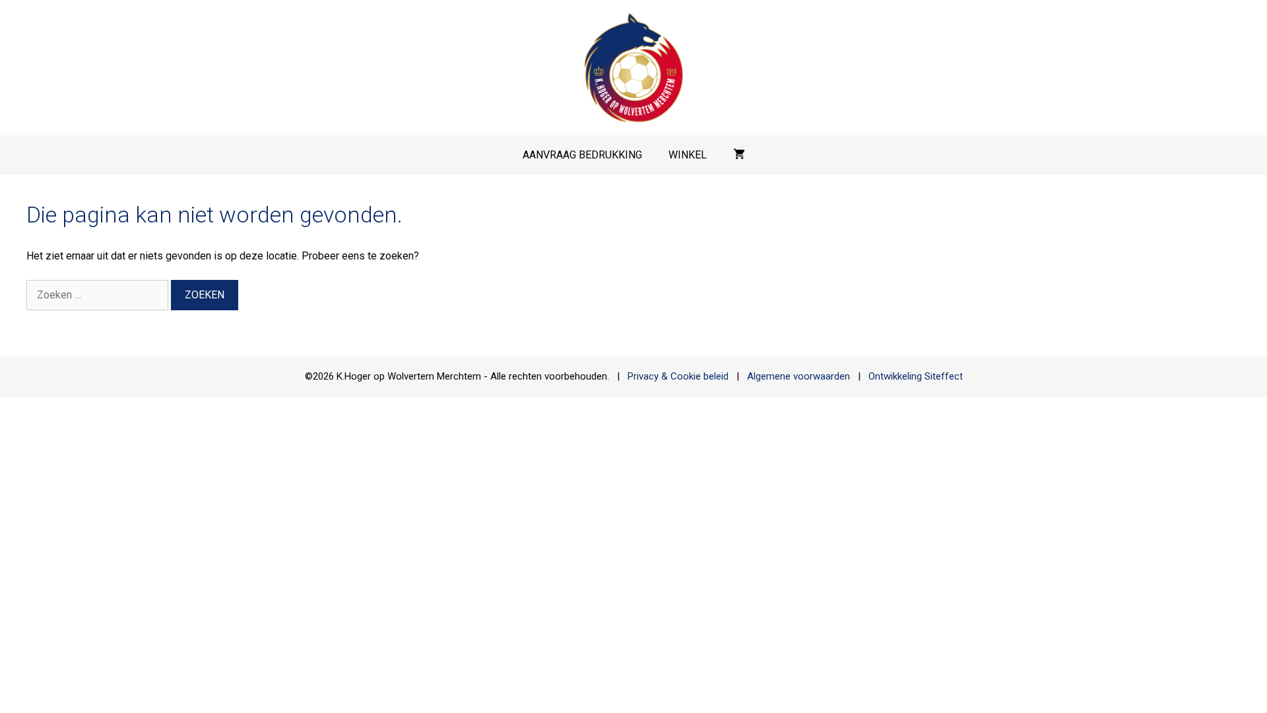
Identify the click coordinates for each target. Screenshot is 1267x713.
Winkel (687, 155)
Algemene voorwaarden (798, 376)
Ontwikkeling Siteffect (915, 376)
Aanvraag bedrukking (582, 155)
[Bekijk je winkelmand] (739, 155)
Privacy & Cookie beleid (678, 376)
